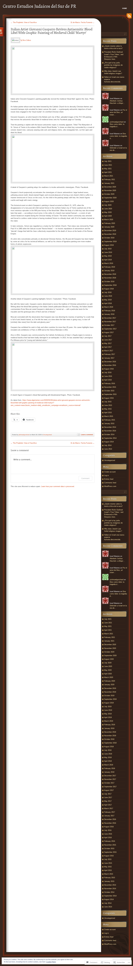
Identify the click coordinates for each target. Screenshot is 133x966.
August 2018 (109, 289)
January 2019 (109, 271)
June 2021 (108, 165)
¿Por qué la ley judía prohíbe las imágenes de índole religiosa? (113, 65)
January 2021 (109, 183)
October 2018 (109, 282)
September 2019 (110, 241)
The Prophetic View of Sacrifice (24, 22)
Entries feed (108, 479)
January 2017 (109, 358)
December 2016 (110, 362)
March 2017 (108, 351)
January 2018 (109, 314)
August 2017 (109, 332)
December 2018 (110, 274)
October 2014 (109, 434)
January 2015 (109, 423)
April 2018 (108, 303)
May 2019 (108, 256)
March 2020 (108, 220)
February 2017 (109, 354)
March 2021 (108, 176)
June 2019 (108, 252)
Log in (106, 475)
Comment (85, 478)
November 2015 (110, 387)
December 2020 (110, 187)
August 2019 (109, 245)
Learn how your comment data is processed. (58, 486)
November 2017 (110, 322)
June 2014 (108, 449)
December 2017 (110, 318)
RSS (128, 16)
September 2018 (110, 285)
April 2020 (108, 216)
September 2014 (110, 438)
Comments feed (110, 483)
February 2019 (109, 267)
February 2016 (109, 383)
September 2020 (110, 198)
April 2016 (108, 380)
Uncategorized (47, 434)
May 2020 (108, 212)
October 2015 (109, 391)
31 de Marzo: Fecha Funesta (82, 22)
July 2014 (107, 445)
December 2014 (110, 427)
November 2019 (110, 234)
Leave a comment (87, 434)
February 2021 (109, 179)
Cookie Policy (51, 962)
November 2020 (110, 190)
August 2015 (109, 398)
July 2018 (107, 292)
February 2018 (109, 311)
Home (124, 8)
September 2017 (110, 329)
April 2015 (108, 413)
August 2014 (109, 442)
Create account (110, 472)
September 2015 (110, 394)
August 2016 (109, 369)
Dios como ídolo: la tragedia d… (118, 136)
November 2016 (110, 365)
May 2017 (108, 343)
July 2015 (107, 402)
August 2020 (109, 201)
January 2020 (109, 227)
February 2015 (109, 420)
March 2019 (108, 263)
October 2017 (109, 325)
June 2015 (108, 405)
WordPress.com (110, 486)
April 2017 (108, 347)
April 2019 (108, 260)
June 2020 (108, 209)
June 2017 (108, 340)
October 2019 (109, 238)
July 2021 (107, 161)
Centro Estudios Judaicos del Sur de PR (39, 6)
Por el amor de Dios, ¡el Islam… (118, 112)
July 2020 (107, 205)
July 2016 (107, 372)
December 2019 (110, 230)
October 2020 (109, 194)
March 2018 (108, 307)
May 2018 (108, 300)
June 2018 (108, 296)
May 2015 (108, 409)
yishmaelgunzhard (24, 434)
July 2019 (107, 249)
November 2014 (110, 431)
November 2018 (110, 278)
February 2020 (109, 223)
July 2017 (107, 336)
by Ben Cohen (25, 40)
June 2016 (108, 376)
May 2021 (108, 169)
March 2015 (108, 416)
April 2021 (108, 172)
